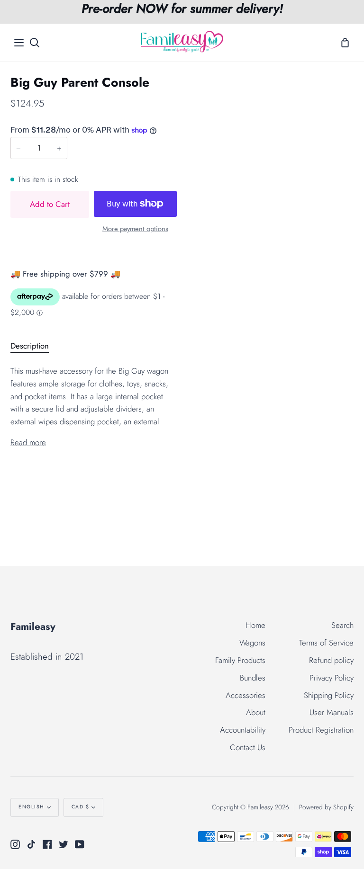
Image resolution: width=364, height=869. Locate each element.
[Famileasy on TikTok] (31, 844)
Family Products (240, 660)
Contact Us (247, 747)
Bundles (252, 677)
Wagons (252, 642)
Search (342, 625)
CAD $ (81, 806)
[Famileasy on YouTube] (79, 844)
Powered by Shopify (326, 807)
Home (255, 625)
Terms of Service (326, 642)
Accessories (245, 695)
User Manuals (331, 712)
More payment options (135, 229)
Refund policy (331, 660)
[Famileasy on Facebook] (47, 844)
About (255, 712)
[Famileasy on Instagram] (15, 844)
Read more (28, 442)
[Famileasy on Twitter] (63, 844)
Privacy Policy (331, 677)
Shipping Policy (329, 695)
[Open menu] (19, 42)
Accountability (242, 729)
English (31, 806)
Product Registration (321, 729)
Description (29, 345)
